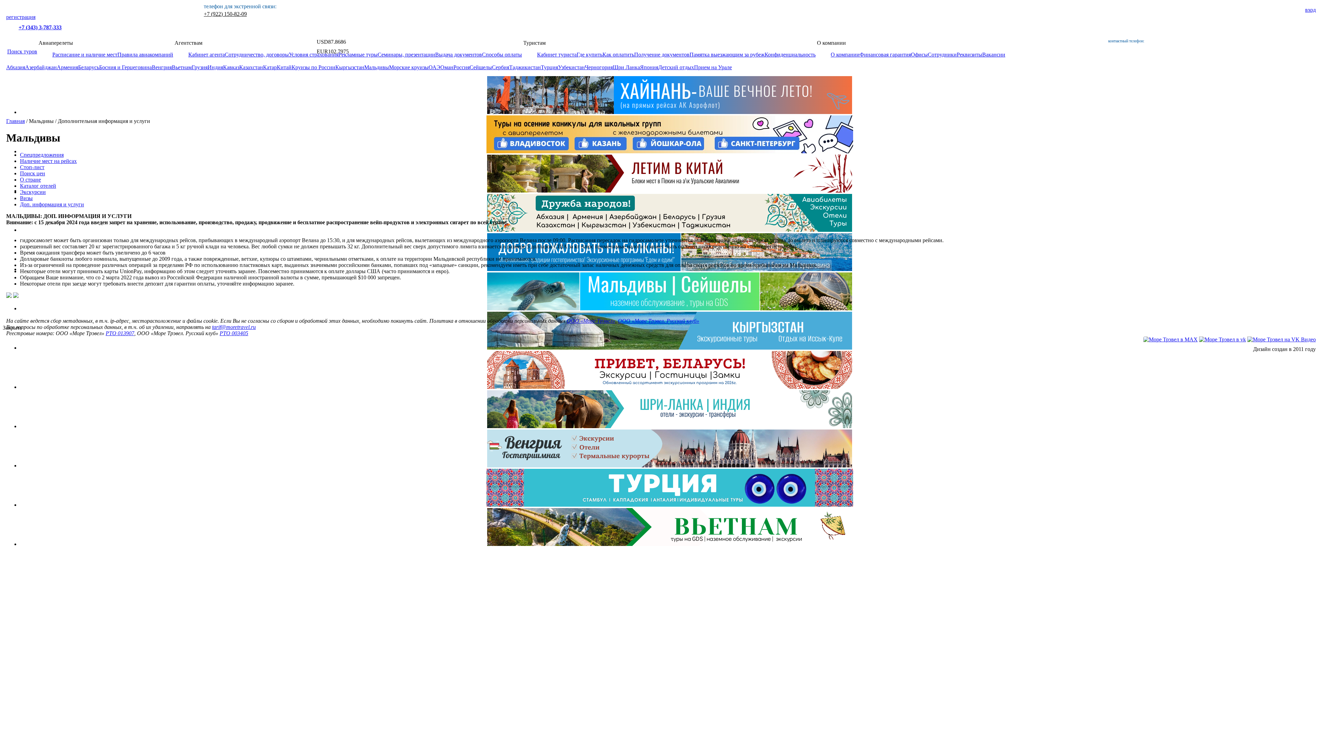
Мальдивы (376, 67)
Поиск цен (32, 173)
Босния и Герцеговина (125, 67)
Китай (284, 67)
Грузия (200, 67)
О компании (845, 55)
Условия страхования (313, 55)
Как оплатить (618, 55)
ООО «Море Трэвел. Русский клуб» (658, 321)
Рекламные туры (358, 55)
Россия (461, 67)
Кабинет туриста (557, 55)
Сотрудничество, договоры (257, 55)
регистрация (20, 17)
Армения (67, 67)
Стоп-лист (32, 167)
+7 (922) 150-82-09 (225, 14)
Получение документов (662, 55)
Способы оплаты (502, 55)
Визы (26, 198)
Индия (215, 67)
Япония (649, 67)
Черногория (599, 67)
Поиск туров (22, 51)
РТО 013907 (120, 333)
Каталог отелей (38, 186)
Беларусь (88, 67)
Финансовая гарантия (885, 55)
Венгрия (162, 67)
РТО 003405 (234, 333)
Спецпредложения (42, 155)
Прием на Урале (713, 67)
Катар (270, 67)
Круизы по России (313, 67)
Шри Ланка (626, 67)
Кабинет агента (206, 55)
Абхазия (15, 67)
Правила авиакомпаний (145, 55)
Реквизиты (969, 55)
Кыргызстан (349, 67)
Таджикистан (525, 67)
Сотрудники (942, 55)
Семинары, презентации (406, 55)
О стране (30, 180)
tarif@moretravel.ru (234, 327)
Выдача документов (458, 55)
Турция (549, 67)
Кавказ (231, 67)
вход (1310, 10)
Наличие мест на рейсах (48, 161)
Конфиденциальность (790, 55)
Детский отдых (676, 67)
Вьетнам (182, 67)
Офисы (919, 55)
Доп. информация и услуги (52, 204)
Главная (15, 121)
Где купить (589, 55)
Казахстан (251, 67)
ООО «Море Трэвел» (591, 321)
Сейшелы (481, 67)
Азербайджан (41, 67)
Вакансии (993, 55)
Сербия (500, 67)
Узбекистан (571, 67)
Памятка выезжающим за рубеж (727, 55)
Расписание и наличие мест (84, 55)
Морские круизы (409, 67)
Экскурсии (33, 192)
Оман (446, 67)
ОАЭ (434, 67)
